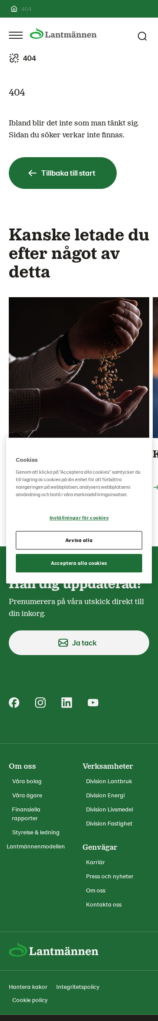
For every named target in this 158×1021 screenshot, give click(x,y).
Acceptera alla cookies (79, 563)
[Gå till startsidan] (63, 33)
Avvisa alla (79, 540)
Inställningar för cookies (79, 518)
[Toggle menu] (16, 35)
